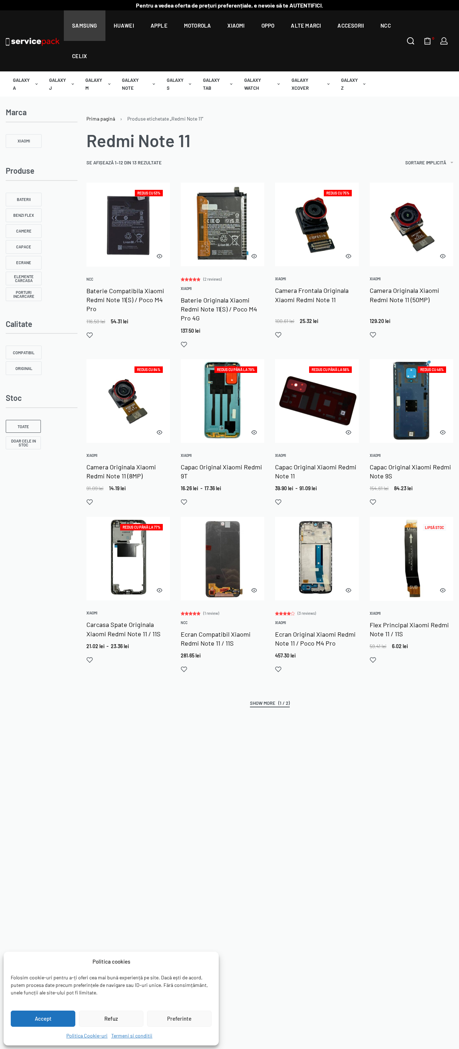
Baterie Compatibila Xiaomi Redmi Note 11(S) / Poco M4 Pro (125, 300)
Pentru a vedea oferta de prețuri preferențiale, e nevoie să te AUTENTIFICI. (229, 5)
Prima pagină (100, 119)
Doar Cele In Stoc (23, 443)
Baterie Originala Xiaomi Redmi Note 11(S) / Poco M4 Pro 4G (219, 309)
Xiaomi (186, 288)
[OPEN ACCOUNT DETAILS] (444, 41)
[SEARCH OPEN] (411, 41)
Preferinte (179, 1018)
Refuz (111, 1018)
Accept (43, 1018)
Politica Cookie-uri (87, 1035)
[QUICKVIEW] (159, 256)
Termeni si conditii (131, 1035)
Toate (23, 426)
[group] (222, 224)
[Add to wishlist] (89, 335)
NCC (89, 279)
